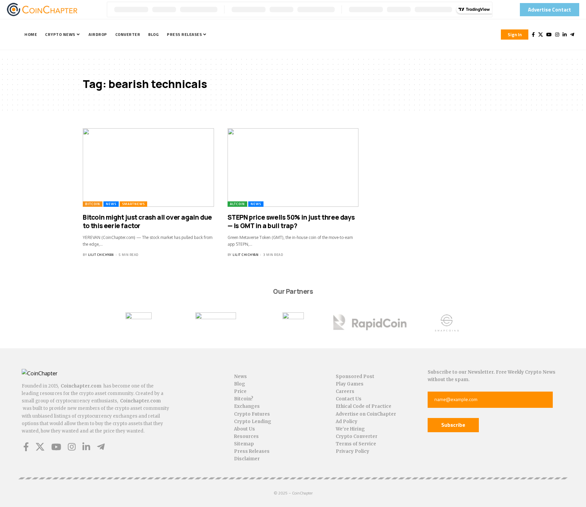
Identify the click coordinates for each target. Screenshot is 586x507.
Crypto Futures (252, 414)
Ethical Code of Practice (363, 406)
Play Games (350, 384)
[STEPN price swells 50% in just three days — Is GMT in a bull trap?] (293, 167)
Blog (239, 384)
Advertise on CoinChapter (366, 414)
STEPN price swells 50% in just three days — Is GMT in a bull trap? (291, 221)
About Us (244, 429)
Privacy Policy (352, 451)
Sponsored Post (355, 376)
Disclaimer (247, 459)
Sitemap (244, 444)
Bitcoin (92, 203)
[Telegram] (572, 34)
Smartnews (133, 203)
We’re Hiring (350, 429)
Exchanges (247, 406)
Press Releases (252, 451)
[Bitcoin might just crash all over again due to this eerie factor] (148, 167)
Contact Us (349, 399)
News (111, 203)
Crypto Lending (252, 421)
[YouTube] (549, 34)
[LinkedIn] (564, 34)
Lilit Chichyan (101, 254)
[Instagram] (557, 34)
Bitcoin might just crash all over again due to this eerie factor (147, 221)
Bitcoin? (243, 399)
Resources (246, 436)
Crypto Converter (356, 436)
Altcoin (237, 203)
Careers (345, 391)
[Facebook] (533, 34)
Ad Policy (346, 421)
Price (240, 391)
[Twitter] (540, 34)
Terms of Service (356, 444)
